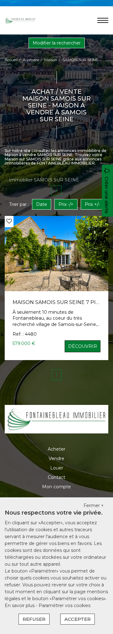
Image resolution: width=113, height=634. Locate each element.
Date (41, 204)
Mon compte (56, 487)
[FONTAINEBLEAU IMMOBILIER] (20, 20)
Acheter (56, 449)
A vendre (31, 59)
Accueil (11, 59)
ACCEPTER (77, 619)
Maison (50, 59)
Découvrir (82, 346)
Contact (56, 477)
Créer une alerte (107, 194)
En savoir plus (20, 605)
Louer (56, 468)
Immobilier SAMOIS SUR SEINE (44, 180)
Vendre (56, 458)
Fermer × (93, 505)
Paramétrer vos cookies (64, 605)
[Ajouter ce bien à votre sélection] (9, 221)
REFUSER (34, 619)
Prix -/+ (65, 204)
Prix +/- (92, 204)
